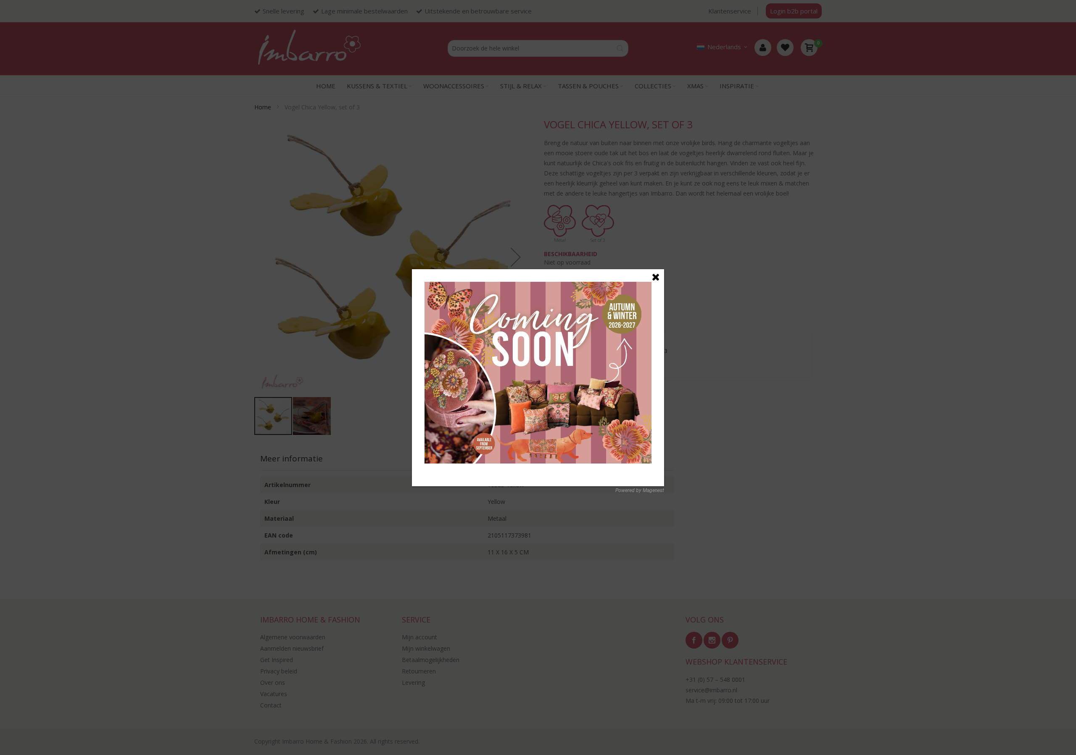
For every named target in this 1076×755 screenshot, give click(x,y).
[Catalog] (538, 286)
